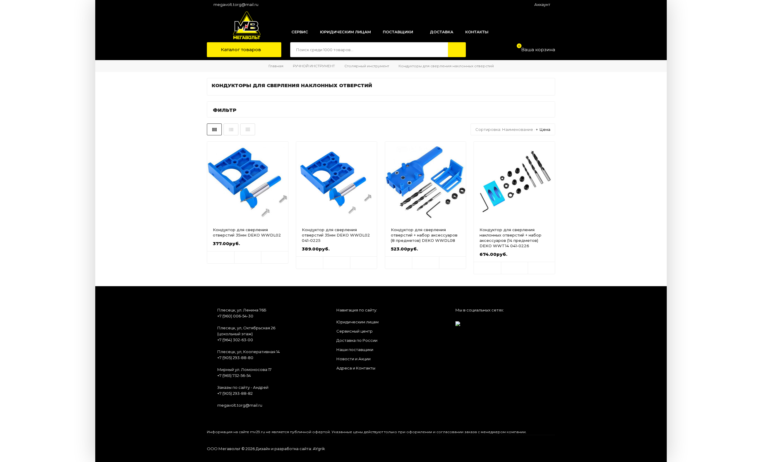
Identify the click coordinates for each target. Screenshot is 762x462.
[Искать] (457, 49)
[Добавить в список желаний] (248, 257)
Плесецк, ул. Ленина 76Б (241, 310)
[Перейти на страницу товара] (247, 182)
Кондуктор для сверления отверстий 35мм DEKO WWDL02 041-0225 (336, 235)
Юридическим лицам (357, 322)
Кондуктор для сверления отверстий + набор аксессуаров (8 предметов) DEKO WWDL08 (424, 235)
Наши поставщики (354, 349)
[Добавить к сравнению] (274, 257)
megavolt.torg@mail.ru (235, 4)
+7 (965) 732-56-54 (234, 375)
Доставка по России (356, 340)
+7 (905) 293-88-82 (235, 393)
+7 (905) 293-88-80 (235, 357)
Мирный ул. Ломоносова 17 (244, 369)
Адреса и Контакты (355, 368)
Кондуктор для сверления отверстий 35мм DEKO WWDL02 (247, 232)
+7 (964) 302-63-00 (235, 339)
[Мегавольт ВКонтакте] (457, 321)
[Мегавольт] (240, 25)
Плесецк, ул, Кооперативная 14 (248, 351)
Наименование (517, 129)
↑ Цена (543, 129)
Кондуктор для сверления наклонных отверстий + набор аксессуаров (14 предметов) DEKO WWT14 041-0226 (510, 237)
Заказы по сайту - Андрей (242, 387)
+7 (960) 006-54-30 (235, 316)
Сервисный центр (354, 331)
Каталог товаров (240, 49)
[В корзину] (220, 257)
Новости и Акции (353, 358)
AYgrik (319, 448)
